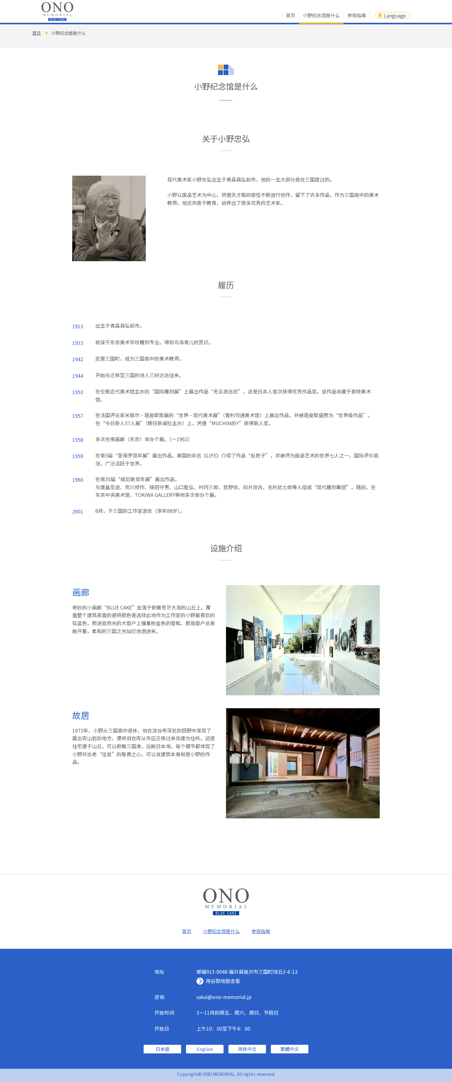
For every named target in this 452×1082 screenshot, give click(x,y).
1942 (77, 359)
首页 (290, 15)
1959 (77, 456)
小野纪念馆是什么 (321, 15)
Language (395, 15)
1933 (77, 342)
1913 (77, 326)
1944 (77, 375)
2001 (77, 511)
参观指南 (356, 15)
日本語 (162, 1049)
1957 (77, 415)
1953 (77, 392)
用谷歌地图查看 (223, 980)
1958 (77, 439)
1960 (77, 479)
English (205, 1049)
